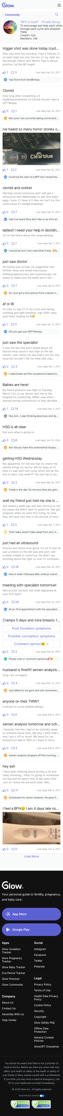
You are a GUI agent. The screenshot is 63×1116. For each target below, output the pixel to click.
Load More (31, 856)
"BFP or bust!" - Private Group (40, 22)
